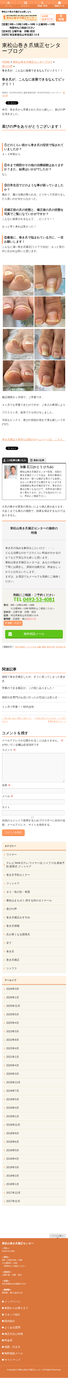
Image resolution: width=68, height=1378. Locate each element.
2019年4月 (12, 1107)
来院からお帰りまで (16, 1308)
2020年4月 (12, 1065)
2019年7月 (12, 1090)
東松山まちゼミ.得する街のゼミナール (29, 900)
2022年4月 (12, 1048)
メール (7, 796)
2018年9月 (12, 1133)
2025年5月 (12, 1014)
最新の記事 (39, 460)
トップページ (12, 1301)
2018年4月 (12, 1158)
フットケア (12, 883)
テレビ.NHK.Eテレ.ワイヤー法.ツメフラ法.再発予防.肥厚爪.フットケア (35, 865)
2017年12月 (13, 1192)
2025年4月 (12, 1022)
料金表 (8, 1340)
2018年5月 (12, 1150)
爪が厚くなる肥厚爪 (18, 934)
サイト (6, 807)
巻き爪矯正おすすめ (18, 917)
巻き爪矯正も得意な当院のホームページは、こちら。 (33, 439)
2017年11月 (13, 1201)
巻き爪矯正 (20, 647)
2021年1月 (12, 1056)
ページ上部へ (58, 1236)
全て (9, 942)
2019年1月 (12, 1116)
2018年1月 (12, 1184)
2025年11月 (13, 1005)
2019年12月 (13, 1082)
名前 (6, 785)
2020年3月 (12, 1073)
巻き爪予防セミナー (18, 874)
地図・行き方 (14, 623)
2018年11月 (13, 1124)
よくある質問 (12, 1327)
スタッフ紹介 (12, 1314)
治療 (39, 647)
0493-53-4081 (39, 599)
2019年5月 (12, 1099)
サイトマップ (12, 1359)
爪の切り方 (61, 647)
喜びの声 (51, 647)
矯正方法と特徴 (13, 1333)
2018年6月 (12, 1141)
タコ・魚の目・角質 (18, 891)
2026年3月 (12, 988)
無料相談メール (34, 633)
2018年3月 (12, 1167)
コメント (9, 749)
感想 (44, 647)
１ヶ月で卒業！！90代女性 (18, 706)
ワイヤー (11, 854)
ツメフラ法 (31, 647)
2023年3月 (12, 1031)
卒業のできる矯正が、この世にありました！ (28, 688)
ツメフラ (11, 968)
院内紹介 (9, 1321)
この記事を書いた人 (16, 460)
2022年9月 (12, 1039)
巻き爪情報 (12, 925)
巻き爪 (10, 951)
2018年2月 (12, 1175)
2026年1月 (12, 997)
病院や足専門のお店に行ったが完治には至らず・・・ (33, 697)
